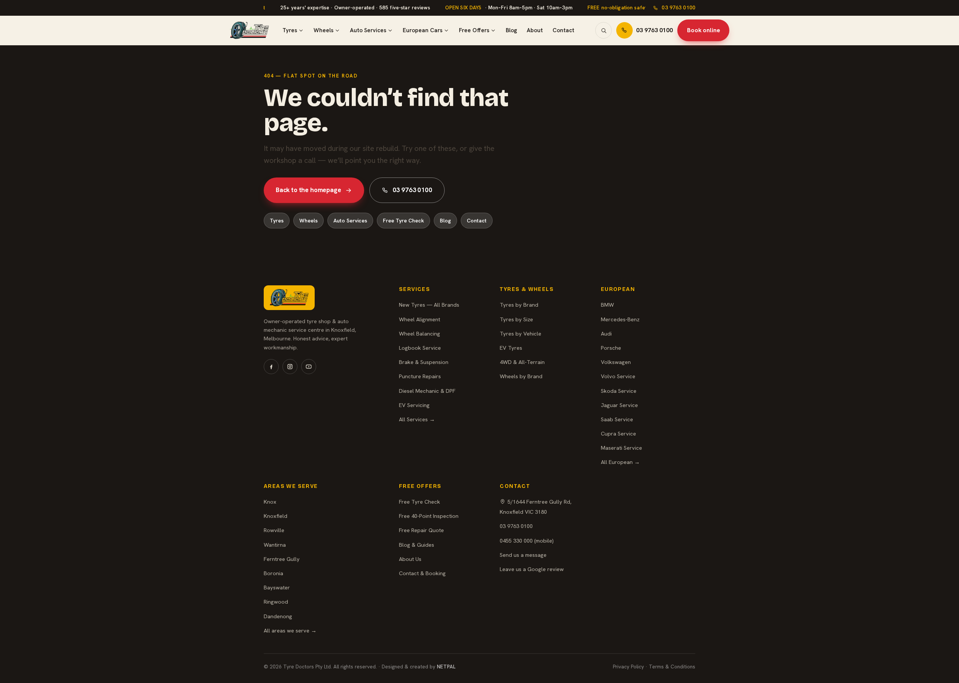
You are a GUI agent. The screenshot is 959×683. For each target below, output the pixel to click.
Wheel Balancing (419, 333)
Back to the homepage (308, 190)
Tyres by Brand (519, 304)
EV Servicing (414, 405)
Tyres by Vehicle (520, 333)
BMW (607, 304)
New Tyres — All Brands (429, 304)
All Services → (417, 419)
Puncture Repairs (420, 376)
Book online (703, 30)
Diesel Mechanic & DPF (427, 390)
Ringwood (276, 601)
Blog (511, 30)
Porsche (611, 347)
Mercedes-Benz (620, 319)
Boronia (273, 573)
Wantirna (275, 544)
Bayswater (277, 587)
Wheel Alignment (419, 319)
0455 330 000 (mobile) (527, 540)
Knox (270, 501)
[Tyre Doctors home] (249, 30)
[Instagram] (289, 366)
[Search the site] (603, 30)
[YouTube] (308, 366)
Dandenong (278, 616)
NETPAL (446, 666)
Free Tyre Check (403, 220)
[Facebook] (271, 366)
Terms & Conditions (672, 666)
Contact (563, 30)
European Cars (422, 30)
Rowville (274, 530)
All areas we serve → (290, 630)
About (535, 30)
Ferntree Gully (282, 558)
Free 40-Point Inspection (429, 515)
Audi (606, 333)
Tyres (289, 30)
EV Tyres (511, 347)
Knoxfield (275, 515)
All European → (620, 461)
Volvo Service (618, 376)
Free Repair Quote (421, 530)
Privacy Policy (628, 666)
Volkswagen (616, 361)
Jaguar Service (619, 405)
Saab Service (617, 419)
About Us (410, 558)
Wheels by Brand (521, 376)
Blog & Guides (416, 544)
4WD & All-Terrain (522, 361)
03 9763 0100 (678, 7)
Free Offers (474, 30)
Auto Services (368, 30)
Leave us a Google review (532, 569)
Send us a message (523, 554)
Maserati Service (621, 447)
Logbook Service (420, 347)
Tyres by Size (516, 319)
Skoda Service (618, 390)
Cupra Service (618, 433)
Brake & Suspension (423, 361)
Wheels (323, 30)
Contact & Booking (422, 573)
